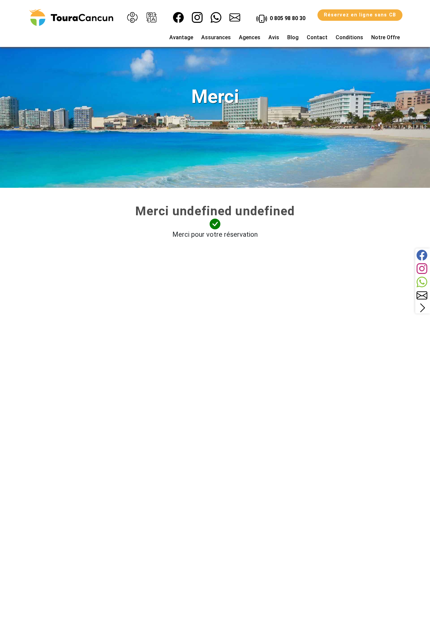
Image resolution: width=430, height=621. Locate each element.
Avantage (181, 37)
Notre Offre (385, 37)
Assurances (216, 37)
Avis (273, 37)
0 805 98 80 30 (286, 18)
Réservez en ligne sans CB (360, 15)
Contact (317, 37)
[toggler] (422, 308)
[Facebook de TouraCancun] (178, 17)
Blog (293, 37)
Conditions (349, 37)
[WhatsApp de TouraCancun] (216, 17)
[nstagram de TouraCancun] (197, 17)
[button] (132, 17)
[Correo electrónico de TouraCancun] (234, 17)
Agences (249, 37)
